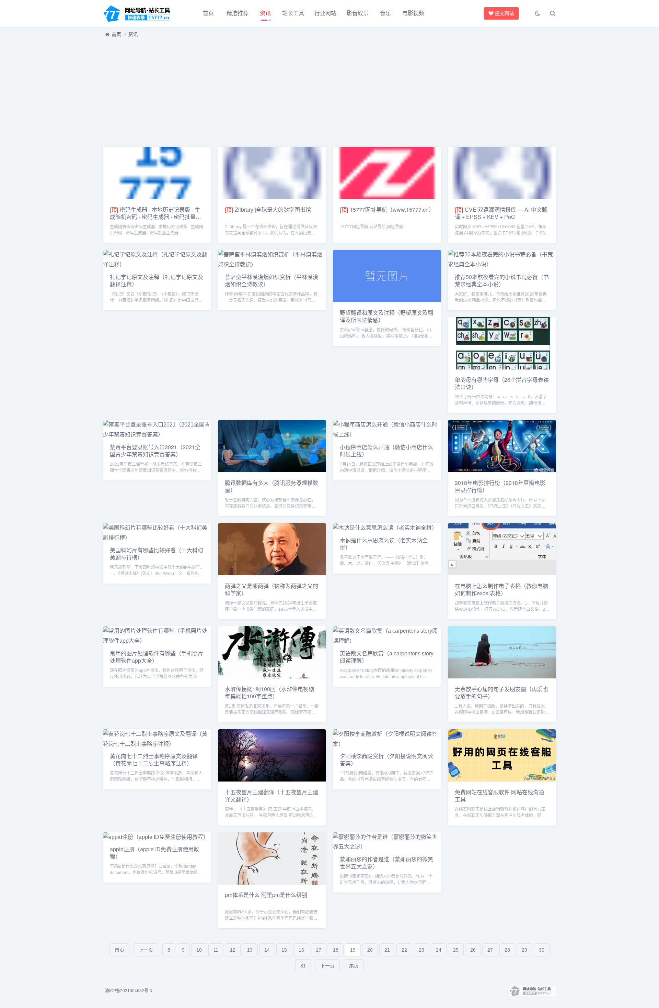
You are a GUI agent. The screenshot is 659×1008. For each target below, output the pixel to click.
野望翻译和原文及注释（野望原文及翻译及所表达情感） (386, 316)
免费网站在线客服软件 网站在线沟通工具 (499, 795)
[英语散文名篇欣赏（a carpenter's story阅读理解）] (387, 641)
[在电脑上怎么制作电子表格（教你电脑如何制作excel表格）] (502, 573)
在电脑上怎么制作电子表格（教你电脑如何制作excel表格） (501, 589)
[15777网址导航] (140, 13)
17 (318, 950)
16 (301, 950)
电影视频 (413, 13)
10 (199, 950)
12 (232, 950)
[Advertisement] (309, 90)
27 (490, 950)
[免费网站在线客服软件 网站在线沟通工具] (502, 780)
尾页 (354, 965)
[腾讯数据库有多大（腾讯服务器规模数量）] (272, 470)
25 (456, 950)
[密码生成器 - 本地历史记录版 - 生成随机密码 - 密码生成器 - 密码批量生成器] (157, 197)
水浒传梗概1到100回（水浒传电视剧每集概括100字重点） (269, 692)
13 (250, 950)
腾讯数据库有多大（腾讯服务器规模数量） (271, 486)
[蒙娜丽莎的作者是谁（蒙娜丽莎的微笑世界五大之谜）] (387, 847)
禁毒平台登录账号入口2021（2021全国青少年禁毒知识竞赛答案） (155, 450)
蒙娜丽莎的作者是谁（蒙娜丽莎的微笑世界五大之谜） (386, 862)
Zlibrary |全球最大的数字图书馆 (273, 209)
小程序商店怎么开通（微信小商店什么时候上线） (386, 450)
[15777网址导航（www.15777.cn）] (387, 197)
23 (421, 950)
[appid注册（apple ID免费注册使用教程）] (156, 837)
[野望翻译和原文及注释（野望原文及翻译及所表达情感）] (387, 300)
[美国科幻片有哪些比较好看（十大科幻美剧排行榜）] (157, 538)
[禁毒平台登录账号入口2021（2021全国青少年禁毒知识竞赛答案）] (157, 434)
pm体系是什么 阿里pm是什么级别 (266, 895)
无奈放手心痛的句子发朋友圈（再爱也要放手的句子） (501, 692)
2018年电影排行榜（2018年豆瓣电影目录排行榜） (500, 486)
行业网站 (325, 13)
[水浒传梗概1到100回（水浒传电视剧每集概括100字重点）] (272, 676)
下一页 (327, 965)
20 (370, 950)
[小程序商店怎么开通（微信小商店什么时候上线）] (387, 434)
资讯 (265, 13)
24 (438, 950)
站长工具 (293, 13)
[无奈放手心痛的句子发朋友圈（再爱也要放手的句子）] (502, 676)
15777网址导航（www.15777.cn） (392, 209)
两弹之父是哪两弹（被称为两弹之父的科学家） (271, 589)
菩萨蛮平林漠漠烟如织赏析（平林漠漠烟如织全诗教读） (271, 280)
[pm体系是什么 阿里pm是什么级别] (272, 883)
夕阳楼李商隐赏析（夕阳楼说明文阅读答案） (386, 759)
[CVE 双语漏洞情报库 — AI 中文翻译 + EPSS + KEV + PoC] (502, 197)
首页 (208, 13)
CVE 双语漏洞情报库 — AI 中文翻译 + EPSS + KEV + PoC (501, 213)
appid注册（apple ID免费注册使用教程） (154, 852)
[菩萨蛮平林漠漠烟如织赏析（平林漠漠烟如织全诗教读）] (272, 264)
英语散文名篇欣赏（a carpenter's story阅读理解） (386, 656)
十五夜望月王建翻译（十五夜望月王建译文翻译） (271, 795)
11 (215, 950)
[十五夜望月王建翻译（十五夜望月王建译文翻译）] (272, 780)
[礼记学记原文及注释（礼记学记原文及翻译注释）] (157, 264)
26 (473, 950)
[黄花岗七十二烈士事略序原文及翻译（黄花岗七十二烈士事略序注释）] (157, 744)
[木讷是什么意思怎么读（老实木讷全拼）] (385, 528)
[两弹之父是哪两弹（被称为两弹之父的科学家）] (272, 573)
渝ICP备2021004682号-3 (128, 990)
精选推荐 (237, 13)
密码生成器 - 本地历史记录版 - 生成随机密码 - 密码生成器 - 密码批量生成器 (155, 217)
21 (387, 950)
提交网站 (505, 13)
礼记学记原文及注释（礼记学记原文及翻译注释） (156, 280)
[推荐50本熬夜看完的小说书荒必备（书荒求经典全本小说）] (502, 264)
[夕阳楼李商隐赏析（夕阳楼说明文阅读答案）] (387, 744)
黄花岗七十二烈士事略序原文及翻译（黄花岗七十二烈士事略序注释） (154, 759)
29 (524, 950)
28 (507, 950)
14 (267, 950)
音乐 (385, 13)
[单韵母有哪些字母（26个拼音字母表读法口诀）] (502, 367)
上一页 (146, 950)
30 (541, 950)
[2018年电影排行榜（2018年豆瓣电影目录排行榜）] (502, 470)
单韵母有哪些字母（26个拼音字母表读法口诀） (502, 383)
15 (284, 950)
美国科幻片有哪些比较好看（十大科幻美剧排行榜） (156, 553)
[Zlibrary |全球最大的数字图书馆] (272, 197)
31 (303, 965)
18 (335, 950)
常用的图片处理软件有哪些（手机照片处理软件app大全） (156, 656)
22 (404, 950)
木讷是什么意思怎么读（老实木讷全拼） (384, 543)
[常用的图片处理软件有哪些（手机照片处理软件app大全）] (157, 641)
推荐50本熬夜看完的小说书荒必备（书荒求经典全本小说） (502, 280)
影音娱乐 (358, 13)
